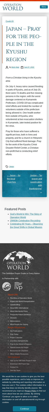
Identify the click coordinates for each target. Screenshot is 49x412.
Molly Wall (15, 67)
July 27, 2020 (29, 67)
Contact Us (14, 367)
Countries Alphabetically (19, 341)
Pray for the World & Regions (20, 344)
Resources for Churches (19, 351)
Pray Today (14, 334)
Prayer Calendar (16, 338)
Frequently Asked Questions (20, 315)
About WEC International (19, 308)
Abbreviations (15, 321)
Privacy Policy (30, 391)
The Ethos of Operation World (21, 298)
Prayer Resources (16, 327)
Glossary (13, 318)
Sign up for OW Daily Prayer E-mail (23, 361)
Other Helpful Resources (19, 354)
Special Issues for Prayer (19, 347)
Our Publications (16, 331)
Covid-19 (9, 21)
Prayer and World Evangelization (22, 301)
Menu (44, 7)
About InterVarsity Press (19, 311)
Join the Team (15, 370)
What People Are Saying (19, 324)
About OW (13, 294)
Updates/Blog (15, 305)
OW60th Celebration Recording (25, 220)
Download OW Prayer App (19, 364)
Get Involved (14, 357)
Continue (24, 409)
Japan (11, 167)
